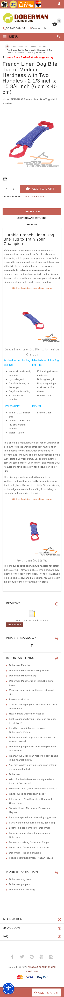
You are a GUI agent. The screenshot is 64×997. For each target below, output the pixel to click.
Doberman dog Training (22, 889)
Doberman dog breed (20, 879)
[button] (58, 36)
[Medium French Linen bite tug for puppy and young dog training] (32, 318)
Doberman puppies (19, 884)
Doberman (14, 774)
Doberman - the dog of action (25, 852)
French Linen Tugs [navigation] (38, 46)
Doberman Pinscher (20, 665)
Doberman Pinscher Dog (22, 675)
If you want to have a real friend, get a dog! (32, 822)
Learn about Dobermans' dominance (29, 847)
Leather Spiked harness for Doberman (30, 827)
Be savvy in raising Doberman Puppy (29, 842)
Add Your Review (34, 196)
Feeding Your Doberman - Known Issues (31, 857)
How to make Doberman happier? (27, 713)
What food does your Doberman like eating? (33, 788)
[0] (54, 25)
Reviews (31, 224)
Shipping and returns (31, 218)
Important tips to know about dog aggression (33, 817)
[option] (32, 140)
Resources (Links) (19, 699)
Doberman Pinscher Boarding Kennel (29, 670)
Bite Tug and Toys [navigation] (20, 46)
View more (14, 624)
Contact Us (38, 28)
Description (32, 211)
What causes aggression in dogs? (27, 793)
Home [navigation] (7, 46)
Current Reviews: (12, 196)
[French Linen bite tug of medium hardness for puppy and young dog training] (32, 529)
